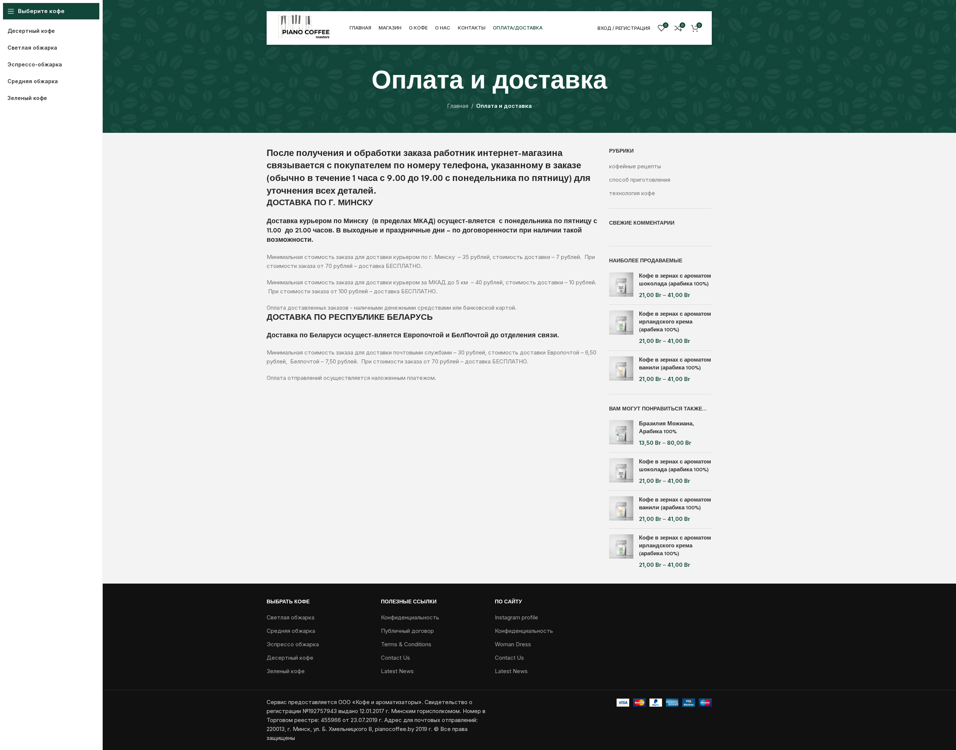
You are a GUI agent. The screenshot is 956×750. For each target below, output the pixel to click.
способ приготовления (639, 179)
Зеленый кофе (286, 671)
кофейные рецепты (635, 166)
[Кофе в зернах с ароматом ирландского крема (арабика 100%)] (621, 327)
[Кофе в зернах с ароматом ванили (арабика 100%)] (621, 369)
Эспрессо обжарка (293, 644)
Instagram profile (516, 617)
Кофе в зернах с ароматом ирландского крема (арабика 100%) (675, 322)
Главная (457, 105)
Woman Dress (513, 644)
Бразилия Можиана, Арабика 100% (666, 427)
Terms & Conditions (406, 644)
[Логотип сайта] (304, 27)
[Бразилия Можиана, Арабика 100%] (621, 433)
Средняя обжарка (291, 630)
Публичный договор (407, 630)
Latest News (397, 671)
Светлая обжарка (290, 617)
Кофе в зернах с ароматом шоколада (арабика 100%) (675, 280)
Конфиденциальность (410, 617)
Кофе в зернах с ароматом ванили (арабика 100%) (675, 364)
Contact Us (395, 657)
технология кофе (632, 193)
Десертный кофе (290, 657)
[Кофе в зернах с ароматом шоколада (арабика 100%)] (621, 285)
